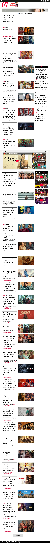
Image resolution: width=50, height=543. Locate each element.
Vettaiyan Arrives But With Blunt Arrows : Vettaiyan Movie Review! (9, 383)
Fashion (4, 0)
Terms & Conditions (8, 541)
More (6, 265)
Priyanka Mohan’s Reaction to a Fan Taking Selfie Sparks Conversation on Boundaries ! (8, 398)
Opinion (10, 36)
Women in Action (7, 29)
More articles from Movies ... (7, 266)
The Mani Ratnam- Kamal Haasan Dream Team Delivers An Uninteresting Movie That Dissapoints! (9, 71)
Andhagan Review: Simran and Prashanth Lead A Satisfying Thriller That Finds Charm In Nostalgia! (9, 481)
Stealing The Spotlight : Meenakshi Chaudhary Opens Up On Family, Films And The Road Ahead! (9, 99)
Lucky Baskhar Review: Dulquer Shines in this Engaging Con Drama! (9, 286)
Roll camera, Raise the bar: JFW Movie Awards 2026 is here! (41, 109)
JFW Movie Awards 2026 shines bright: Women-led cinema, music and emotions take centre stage (41, 99)
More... (36, 79)
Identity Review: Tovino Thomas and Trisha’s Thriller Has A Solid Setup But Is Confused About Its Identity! (9, 114)
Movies (22, 0)
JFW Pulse (18, 0)
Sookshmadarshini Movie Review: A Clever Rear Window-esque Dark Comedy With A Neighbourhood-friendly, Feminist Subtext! (9, 231)
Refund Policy (19, 541)
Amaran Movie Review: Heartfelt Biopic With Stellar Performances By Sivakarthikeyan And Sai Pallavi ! (9, 301)
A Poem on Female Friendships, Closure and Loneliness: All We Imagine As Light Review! (9, 212)
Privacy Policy (15, 541)
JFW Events (8, 0)
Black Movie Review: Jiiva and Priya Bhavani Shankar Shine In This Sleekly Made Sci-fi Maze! (9, 370)
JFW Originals (14, 0)
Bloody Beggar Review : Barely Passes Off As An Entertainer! (9, 314)
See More (18, 535)
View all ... (46, 151)
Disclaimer (12, 541)
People (26, 0)
